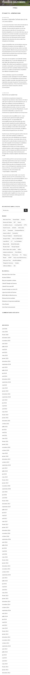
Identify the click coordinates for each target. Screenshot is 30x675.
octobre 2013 (5, 643)
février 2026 (5, 334)
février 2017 (5, 524)
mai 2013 (4, 658)
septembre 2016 (6, 539)
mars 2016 (5, 557)
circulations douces (8, 225)
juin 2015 (4, 583)
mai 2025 (4, 349)
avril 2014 (4, 625)
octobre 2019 (5, 462)
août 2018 (4, 491)
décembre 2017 (6, 503)
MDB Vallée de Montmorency (9, 295)
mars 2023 (5, 388)
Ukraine (17, 263)
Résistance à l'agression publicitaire (11, 301)
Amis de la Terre (7, 219)
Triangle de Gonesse (8, 263)
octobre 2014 (5, 607)
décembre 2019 (6, 459)
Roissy (25, 255)
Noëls (19, 249)
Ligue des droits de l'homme (9, 292)
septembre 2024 (6, 364)
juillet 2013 (5, 652)
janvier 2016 (5, 563)
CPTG (25, 225)
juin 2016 (4, 548)
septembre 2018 (6, 489)
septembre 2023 (6, 382)
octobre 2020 (5, 450)
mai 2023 (4, 385)
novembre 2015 (6, 569)
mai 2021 (4, 432)
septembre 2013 (6, 646)
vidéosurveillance (7, 265)
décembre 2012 (6, 672)
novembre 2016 (6, 533)
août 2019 (4, 468)
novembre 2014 (6, 604)
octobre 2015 (5, 572)
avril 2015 (4, 589)
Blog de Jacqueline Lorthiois (9, 280)
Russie (4, 257)
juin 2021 (4, 429)
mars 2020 (5, 453)
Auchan (23, 219)
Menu (15, 7)
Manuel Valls (6, 244)
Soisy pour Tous (7, 260)
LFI (11, 241)
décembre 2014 (6, 601)
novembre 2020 (6, 447)
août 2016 (4, 542)
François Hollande (7, 236)
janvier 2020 (5, 456)
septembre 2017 (6, 506)
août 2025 (4, 343)
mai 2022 (4, 405)
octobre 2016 (5, 536)
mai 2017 (4, 515)
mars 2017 (4, 521)
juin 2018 (4, 494)
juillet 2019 (5, 471)
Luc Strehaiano (18, 241)
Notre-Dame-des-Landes (9, 249)
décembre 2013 (6, 637)
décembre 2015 (6, 566)
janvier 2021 (5, 444)
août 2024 (4, 367)
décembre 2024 (6, 361)
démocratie (21, 227)
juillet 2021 (5, 426)
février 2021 (5, 441)
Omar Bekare (18, 252)
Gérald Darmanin (18, 236)
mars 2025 (5, 355)
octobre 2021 (5, 423)
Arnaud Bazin (16, 219)
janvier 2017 (5, 527)
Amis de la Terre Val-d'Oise (8, 274)
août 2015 (4, 577)
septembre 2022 (6, 397)
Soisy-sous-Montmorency (20, 257)
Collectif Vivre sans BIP (8, 286)
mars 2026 (5, 331)
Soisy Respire (5, 304)
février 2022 (5, 414)
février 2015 (5, 595)
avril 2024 (4, 376)
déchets (14, 227)
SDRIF (10, 257)
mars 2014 (5, 628)
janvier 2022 (5, 417)
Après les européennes (9, 95)
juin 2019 (4, 474)
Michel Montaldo (15, 244)
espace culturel (7, 233)
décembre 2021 (6, 420)
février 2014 (5, 631)
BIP (15, 222)
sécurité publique (17, 260)
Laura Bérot (6, 241)
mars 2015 (5, 592)
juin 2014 (4, 619)
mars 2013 (4, 663)
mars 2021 (4, 438)
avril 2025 (4, 352)
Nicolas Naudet (15, 246)
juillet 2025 (5, 346)
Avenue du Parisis (7, 222)
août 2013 (4, 649)
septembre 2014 (6, 610)
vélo (14, 265)
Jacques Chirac (6, 238)
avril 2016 (4, 554)
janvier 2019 (5, 483)
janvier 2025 (5, 358)
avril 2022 (4, 408)
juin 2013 (4, 655)
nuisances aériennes (8, 252)
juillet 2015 (5, 580)
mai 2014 (4, 622)
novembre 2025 (6, 340)
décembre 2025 (6, 337)
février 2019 (5, 480)
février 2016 (5, 560)
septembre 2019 (6, 465)
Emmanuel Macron (19, 230)
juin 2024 (4, 373)
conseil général (18, 225)
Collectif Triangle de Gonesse (9, 283)
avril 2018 (4, 497)
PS (20, 255)
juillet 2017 (5, 509)
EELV (4, 230)
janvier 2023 (5, 391)
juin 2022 (4, 403)
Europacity (15, 233)
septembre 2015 (6, 575)
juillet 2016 (5, 545)
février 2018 (5, 500)
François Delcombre (14, 2)
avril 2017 (4, 518)
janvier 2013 (5, 669)
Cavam (19, 222)
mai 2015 (4, 586)
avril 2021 (4, 435)
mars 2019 (5, 477)
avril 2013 (4, 661)
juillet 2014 (5, 616)
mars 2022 (5, 411)
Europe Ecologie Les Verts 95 (9, 289)
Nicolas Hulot (6, 246)
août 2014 (4, 613)
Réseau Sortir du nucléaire (8, 298)
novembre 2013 (6, 640)
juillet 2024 (5, 370)
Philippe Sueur (6, 255)
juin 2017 (4, 512)
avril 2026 (4, 328)
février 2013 (5, 666)
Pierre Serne (15, 255)
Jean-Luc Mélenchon (17, 238)
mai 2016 (4, 551)
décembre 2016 (6, 530)
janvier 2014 (5, 634)
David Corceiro (6, 227)
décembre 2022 (6, 394)
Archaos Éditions (6, 277)
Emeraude (10, 230)
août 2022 (4, 400)
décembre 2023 (6, 379)
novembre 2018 (6, 486)
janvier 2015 (5, 598)
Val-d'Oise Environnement (8, 307)
